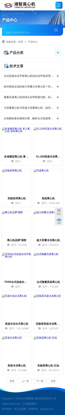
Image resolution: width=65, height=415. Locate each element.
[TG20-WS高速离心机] (48, 181)
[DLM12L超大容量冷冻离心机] (48, 223)
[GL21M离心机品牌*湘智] (16, 223)
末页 (53, 381)
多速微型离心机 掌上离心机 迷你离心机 (16, 156)
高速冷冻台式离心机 (16, 323)
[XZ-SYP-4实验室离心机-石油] (48, 348)
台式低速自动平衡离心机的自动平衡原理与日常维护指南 (32, 75)
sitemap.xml (46, 409)
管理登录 (33, 409)
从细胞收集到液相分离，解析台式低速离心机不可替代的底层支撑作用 (32, 118)
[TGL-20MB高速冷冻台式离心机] (16, 307)
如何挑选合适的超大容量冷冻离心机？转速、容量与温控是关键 (32, 86)
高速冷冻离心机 (17, 365)
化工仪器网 (20, 409)
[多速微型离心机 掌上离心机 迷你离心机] (16, 139)
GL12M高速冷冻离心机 (48, 156)
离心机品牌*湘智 (16, 240)
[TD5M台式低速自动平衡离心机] (16, 265)
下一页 (40, 381)
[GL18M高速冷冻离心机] (16, 348)
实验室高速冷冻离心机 (48, 323)
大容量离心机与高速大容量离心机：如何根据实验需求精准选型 (32, 107)
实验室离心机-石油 (48, 365)
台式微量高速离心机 (48, 281)
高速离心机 (48, 198)
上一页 (25, 381)
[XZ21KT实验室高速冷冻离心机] (48, 307)
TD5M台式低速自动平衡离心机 (16, 281)
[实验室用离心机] (16, 181)
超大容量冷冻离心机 (48, 240)
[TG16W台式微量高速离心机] (48, 265)
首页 (20, 41)
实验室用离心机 (17, 198)
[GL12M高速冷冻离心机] (48, 139)
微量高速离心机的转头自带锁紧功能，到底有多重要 (32, 97)
